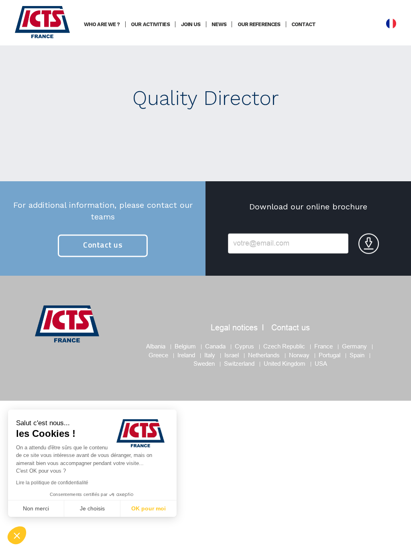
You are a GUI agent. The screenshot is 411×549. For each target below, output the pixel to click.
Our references (259, 24)
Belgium (185, 346)
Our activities (150, 24)
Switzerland (239, 363)
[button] (16, 535)
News (219, 24)
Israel (231, 355)
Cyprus (244, 346)
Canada (215, 346)
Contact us (102, 245)
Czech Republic (284, 346)
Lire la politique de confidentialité (52, 482)
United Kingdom (284, 363)
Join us (191, 24)
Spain (357, 355)
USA (321, 363)
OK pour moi (148, 508)
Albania (155, 346)
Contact (303, 24)
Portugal (329, 355)
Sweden (204, 363)
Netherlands (264, 355)
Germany (354, 346)
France (323, 346)
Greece (158, 355)
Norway (299, 355)
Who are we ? (102, 24)
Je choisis (92, 508)
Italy (209, 355)
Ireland (186, 355)
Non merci (36, 508)
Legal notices (234, 327)
